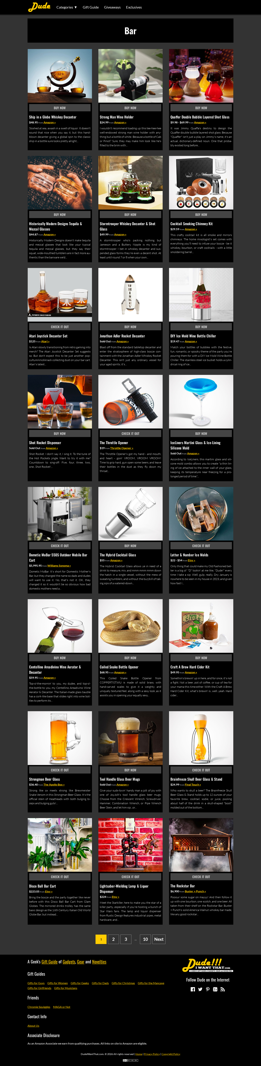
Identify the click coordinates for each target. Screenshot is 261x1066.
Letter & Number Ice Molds (189, 554)
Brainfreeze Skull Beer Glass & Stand (196, 779)
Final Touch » (193, 784)
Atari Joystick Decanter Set (48, 335)
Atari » (45, 341)
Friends (33, 997)
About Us (33, 1025)
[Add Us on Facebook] (193, 989)
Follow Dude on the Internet (207, 979)
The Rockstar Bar (182, 885)
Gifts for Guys (36, 983)
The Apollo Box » (54, 784)
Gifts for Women (57, 983)
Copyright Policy (171, 1054)
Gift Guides (36, 973)
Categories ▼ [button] (66, 7)
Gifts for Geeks (80, 983)
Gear (80, 961)
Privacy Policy (152, 1054)
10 (145, 939)
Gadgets (69, 961)
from (40, 122)
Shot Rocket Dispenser (45, 442)
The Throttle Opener (114, 442)
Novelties (99, 961)
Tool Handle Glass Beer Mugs (120, 779)
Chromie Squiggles (39, 1006)
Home (138, 1054)
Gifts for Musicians (65, 988)
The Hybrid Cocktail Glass (118, 554)
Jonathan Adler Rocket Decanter (122, 335)
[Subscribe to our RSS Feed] (222, 989)
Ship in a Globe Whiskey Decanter (52, 117)
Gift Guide (91, 7)
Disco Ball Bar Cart (42, 886)
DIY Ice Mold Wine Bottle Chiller (193, 335)
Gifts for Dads (100, 983)
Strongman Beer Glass (44, 779)
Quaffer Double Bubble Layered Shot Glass (199, 117)
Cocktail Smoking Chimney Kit (191, 223)
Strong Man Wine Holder (117, 117)
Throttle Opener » (121, 448)
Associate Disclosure (44, 1035)
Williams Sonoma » (59, 565)
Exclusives (134, 7)
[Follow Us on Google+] (215, 989)
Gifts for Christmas (123, 983)
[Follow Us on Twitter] (200, 989)
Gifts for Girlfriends (39, 988)
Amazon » (50, 122)
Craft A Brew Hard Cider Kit (190, 666)
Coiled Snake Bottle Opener (119, 666)
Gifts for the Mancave (151, 983)
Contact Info (37, 1016)
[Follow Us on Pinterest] (208, 989)
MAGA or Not (61, 1006)
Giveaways (112, 7)
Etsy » (191, 560)
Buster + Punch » (195, 891)
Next (159, 939)
